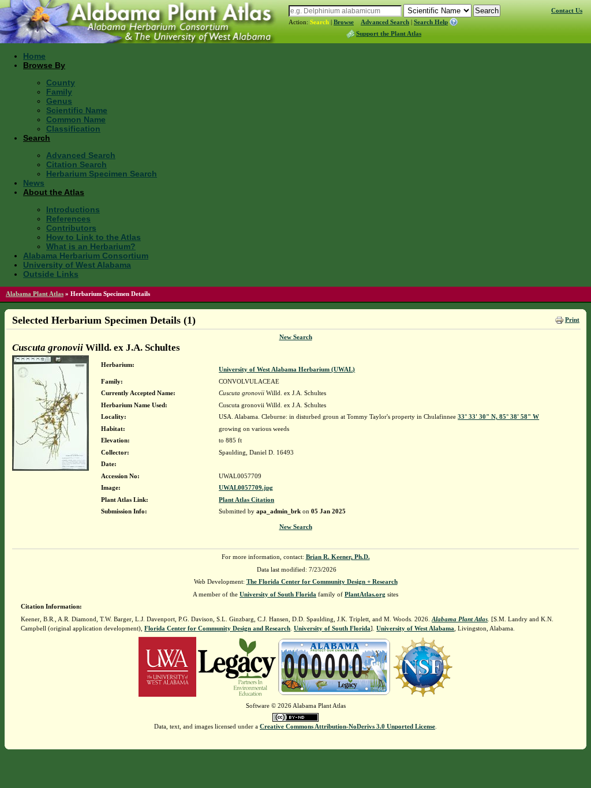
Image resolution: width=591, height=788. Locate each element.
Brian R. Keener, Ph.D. (338, 556)
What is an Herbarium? (91, 246)
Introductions (73, 209)
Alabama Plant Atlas (34, 293)
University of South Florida (278, 594)
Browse (344, 21)
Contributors (71, 227)
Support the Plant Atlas (388, 33)
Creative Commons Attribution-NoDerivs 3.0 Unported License (347, 726)
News (33, 182)
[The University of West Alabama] (167, 665)
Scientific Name (76, 110)
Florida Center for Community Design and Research (217, 628)
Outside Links (50, 274)
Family (59, 91)
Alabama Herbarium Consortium (85, 255)
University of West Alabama (77, 264)
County (60, 82)
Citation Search (76, 164)
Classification (73, 128)
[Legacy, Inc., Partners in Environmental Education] (237, 665)
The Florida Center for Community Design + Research (322, 581)
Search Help (431, 21)
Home (34, 56)
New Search (295, 336)
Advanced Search (385, 21)
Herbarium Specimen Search (101, 173)
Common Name (76, 119)
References (68, 218)
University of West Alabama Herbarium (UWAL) (287, 369)
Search (319, 21)
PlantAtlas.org (365, 594)
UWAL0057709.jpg (246, 487)
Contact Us (566, 10)
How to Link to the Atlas (93, 237)
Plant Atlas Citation (246, 499)
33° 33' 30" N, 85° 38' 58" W (498, 416)
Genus (59, 101)
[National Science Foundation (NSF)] (422, 665)
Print (572, 319)
